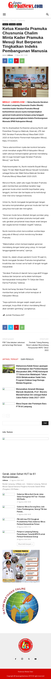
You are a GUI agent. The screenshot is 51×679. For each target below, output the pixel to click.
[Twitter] (10, 60)
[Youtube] (35, 659)
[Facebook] (4, 60)
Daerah (13, 20)
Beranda (5, 20)
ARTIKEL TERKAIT (10, 359)
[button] (4, 14)
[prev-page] (4, 415)
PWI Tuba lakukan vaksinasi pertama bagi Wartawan (13, 343)
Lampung (21, 20)
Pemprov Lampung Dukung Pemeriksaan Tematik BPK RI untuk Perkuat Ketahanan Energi (31, 534)
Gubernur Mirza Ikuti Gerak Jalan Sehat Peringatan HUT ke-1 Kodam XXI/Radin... (31, 496)
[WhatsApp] (22, 60)
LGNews (10, 55)
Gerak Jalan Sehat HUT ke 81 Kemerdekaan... (19, 475)
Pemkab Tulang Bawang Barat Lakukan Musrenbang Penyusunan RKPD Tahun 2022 (37, 346)
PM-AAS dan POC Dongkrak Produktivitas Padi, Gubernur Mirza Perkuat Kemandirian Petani (31, 521)
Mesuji (19, 24)
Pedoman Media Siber (25, 672)
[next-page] (8, 415)
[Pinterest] (16, 60)
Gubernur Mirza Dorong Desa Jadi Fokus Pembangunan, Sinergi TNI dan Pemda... (32, 509)
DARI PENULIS (27, 359)
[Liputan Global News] (25, 5)
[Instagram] (22, 658)
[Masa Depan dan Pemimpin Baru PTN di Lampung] (8, 406)
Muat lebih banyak (24, 544)
